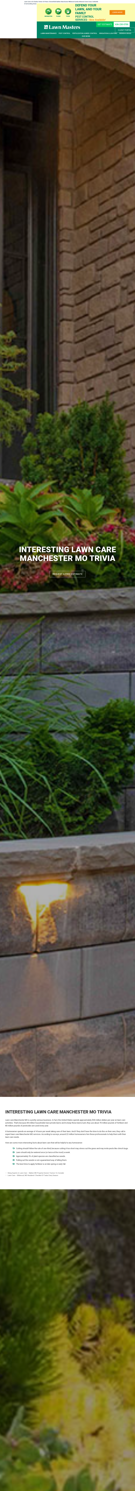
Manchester (64, 1)
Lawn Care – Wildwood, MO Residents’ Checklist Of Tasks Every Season (33, 1175)
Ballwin (59, 1)
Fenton (41, 1)
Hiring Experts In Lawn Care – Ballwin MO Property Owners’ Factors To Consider (36, 1173)
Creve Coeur (88, 1)
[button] (124, 30)
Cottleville (95, 1)
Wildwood (71, 1)
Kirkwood (81, 1)
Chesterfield (52, 1)
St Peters (46, 1)
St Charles (35, 1)
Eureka (77, 1)
